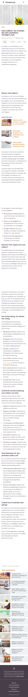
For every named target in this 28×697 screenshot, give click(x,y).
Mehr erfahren (20, 676)
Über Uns (14, 683)
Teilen (19, 41)
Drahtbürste (8, 363)
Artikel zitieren (5, 42)
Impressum (14, 689)
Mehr (25, 41)
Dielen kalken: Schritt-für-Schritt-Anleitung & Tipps (19, 144)
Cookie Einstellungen (14, 687)
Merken (13, 41)
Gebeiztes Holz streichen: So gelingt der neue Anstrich (19, 122)
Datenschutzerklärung (14, 691)
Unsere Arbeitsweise (14, 685)
